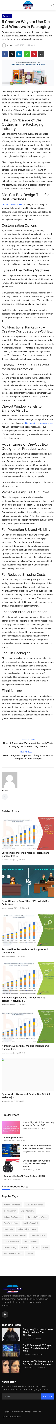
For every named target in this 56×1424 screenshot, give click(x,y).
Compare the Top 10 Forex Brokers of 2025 (25, 1176)
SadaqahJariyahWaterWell (15, 1235)
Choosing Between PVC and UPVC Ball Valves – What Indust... (36, 1163)
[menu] (3, 5)
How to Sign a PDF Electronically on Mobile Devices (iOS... (38, 1123)
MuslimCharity (10, 1247)
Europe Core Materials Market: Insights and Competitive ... (26, 854)
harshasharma (7, 860)
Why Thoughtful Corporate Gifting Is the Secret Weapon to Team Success (28, 757)
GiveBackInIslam (38, 1235)
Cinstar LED (27, 1354)
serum (5, 790)
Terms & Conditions (11, 1416)
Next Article (26, 752)
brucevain (7, 1141)
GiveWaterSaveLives (34, 1204)
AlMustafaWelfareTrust (37, 1217)
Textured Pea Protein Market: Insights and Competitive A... (25, 951)
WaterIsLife (8, 1229)
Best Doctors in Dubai (13, 1253)
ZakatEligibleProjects (27, 1229)
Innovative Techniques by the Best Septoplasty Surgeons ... (38, 1363)
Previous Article (29, 739)
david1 (6, 1179)
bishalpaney (27, 1128)
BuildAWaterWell (30, 1223)
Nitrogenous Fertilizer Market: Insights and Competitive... (25, 1047)
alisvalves (26, 1170)
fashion (24, 1247)
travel (45, 1247)
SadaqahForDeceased (13, 1217)
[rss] (5, 1314)
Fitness (30, 1253)
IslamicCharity (10, 1210)
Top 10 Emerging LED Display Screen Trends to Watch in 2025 (38, 1348)
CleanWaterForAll (11, 1223)
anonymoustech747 (9, 908)
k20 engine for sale (13, 1137)
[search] (52, 5)
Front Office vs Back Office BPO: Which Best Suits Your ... (26, 903)
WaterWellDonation (12, 1204)
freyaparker (6, 1101)
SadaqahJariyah (30, 1241)
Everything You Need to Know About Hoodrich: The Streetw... (38, 1332)
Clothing (26, 1338)
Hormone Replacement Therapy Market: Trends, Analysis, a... (24, 999)
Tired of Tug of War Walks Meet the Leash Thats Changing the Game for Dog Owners (28, 745)
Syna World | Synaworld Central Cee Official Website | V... (26, 1096)
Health (35, 1247)
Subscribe (47, 1396)
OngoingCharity (27, 1210)
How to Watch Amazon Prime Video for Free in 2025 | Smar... (38, 1147)
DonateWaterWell (11, 1241)
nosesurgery (27, 1367)
